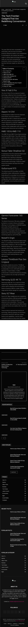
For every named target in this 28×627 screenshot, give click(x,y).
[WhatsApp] (18, 29)
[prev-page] (2, 438)
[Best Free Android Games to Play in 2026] (5, 546)
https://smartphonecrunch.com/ (14, 387)
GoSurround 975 (7, 77)
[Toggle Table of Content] (23, 69)
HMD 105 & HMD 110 (9, 74)
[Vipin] (2, 25)
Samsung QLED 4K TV (9, 84)
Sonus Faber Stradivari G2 (10, 76)
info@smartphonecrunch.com (17, 601)
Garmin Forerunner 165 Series (11, 79)
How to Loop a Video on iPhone (17, 448)
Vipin (6, 25)
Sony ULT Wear (8, 86)
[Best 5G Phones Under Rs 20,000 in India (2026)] (5, 422)
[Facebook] (7, 29)
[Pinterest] (14, 29)
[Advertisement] (14, 199)
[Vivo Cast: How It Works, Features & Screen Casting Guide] (5, 432)
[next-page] (5, 438)
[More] (21, 29)
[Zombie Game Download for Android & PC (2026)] (5, 468)
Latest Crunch (8, 9)
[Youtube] (23, 612)
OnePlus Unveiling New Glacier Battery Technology (7, 366)
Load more (13, 472)
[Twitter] (11, 29)
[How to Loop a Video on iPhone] (5, 450)
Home (2, 9)
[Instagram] (8, 612)
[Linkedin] (12, 612)
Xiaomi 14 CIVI (6, 72)
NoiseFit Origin (6, 81)
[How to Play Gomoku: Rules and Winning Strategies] (5, 456)
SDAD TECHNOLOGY (20, 621)
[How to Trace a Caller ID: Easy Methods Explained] (5, 462)
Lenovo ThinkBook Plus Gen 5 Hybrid (12, 82)
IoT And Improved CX (21, 364)
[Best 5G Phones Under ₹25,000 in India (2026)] (5, 412)
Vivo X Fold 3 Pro (7, 71)
